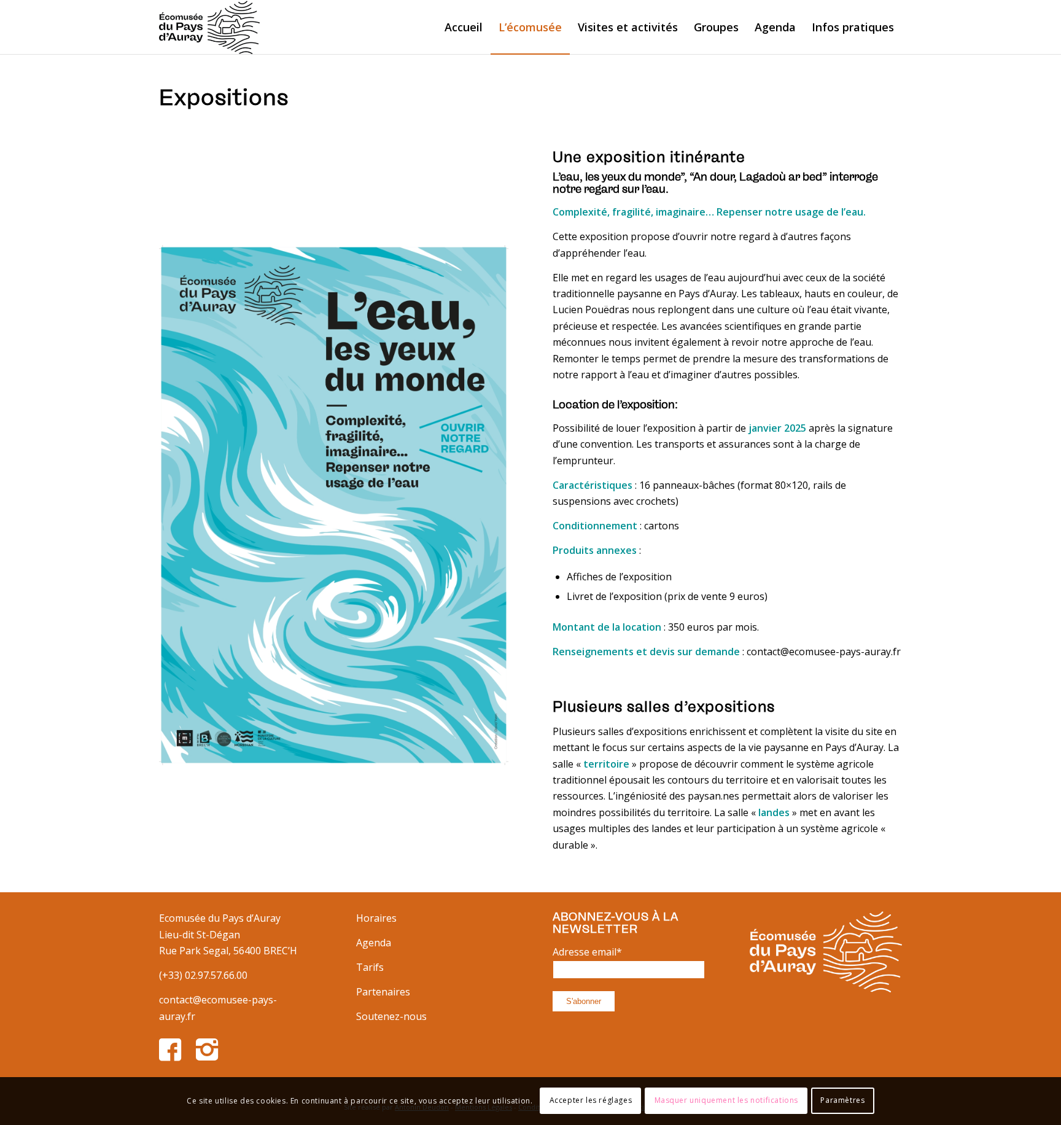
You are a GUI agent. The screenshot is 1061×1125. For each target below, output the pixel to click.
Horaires (376, 918)
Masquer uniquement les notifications (727, 1101)
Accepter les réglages (591, 1101)
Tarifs (370, 967)
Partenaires (383, 991)
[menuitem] (464, 27)
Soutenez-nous (391, 1016)
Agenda (373, 942)
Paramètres (842, 1101)
